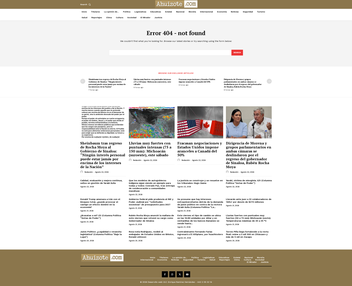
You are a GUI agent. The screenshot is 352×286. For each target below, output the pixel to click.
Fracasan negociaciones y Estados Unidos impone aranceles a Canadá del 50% (197, 80)
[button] (86, 4)
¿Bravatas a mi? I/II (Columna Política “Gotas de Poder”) (100, 216)
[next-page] (269, 81)
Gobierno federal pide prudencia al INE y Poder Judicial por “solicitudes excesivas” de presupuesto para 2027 (151, 202)
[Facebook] (165, 274)
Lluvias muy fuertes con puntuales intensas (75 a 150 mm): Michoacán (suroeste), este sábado (152, 82)
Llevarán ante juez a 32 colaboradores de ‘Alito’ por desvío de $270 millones (248, 200)
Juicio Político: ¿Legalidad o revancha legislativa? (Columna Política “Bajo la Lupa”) (101, 234)
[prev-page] (82, 81)
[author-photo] (82, 172)
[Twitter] (180, 274)
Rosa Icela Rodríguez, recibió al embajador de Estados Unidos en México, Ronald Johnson (151, 234)
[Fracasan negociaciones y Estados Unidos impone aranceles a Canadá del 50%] (200, 122)
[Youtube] (187, 274)
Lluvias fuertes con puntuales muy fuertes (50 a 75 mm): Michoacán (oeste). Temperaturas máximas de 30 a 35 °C (248, 218)
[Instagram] (172, 274)
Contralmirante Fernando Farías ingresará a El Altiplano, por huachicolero (200, 233)
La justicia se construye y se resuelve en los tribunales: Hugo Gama (200, 181)
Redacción (88, 172)
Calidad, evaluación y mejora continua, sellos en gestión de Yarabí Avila (101, 181)
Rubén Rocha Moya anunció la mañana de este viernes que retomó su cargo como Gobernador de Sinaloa (151, 218)
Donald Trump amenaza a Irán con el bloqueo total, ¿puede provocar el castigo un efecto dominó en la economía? (100, 203)
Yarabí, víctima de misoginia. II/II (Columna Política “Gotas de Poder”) (249, 181)
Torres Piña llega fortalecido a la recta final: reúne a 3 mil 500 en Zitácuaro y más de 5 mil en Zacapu (247, 234)
